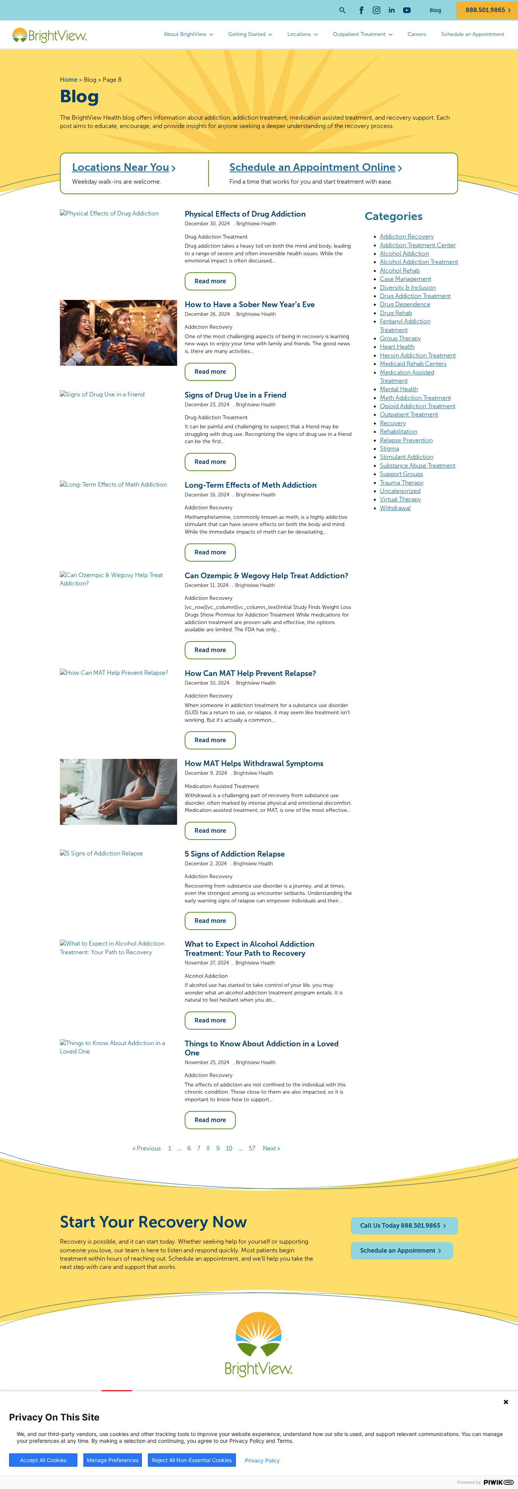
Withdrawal (395, 508)
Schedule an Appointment (472, 34)
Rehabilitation (398, 431)
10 (229, 1148)
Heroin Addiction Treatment (418, 355)
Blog (435, 10)
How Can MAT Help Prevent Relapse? (250, 673)
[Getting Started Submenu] (272, 34)
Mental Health (399, 389)
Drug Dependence (405, 304)
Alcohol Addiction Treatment (419, 262)
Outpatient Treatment (359, 34)
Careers (417, 34)
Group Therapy (400, 338)
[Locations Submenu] (318, 34)
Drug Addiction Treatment (216, 237)
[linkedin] (391, 10)
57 (252, 1148)
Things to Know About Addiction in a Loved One (262, 1048)
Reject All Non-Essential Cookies (192, 1460)
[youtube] (406, 10)
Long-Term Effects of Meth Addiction (251, 485)
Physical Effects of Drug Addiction (245, 214)
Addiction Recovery (208, 327)
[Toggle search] (342, 10)
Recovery (393, 423)
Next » (271, 1148)
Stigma (389, 448)
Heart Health (397, 346)
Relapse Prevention (406, 440)
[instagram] (376, 10)
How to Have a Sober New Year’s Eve (250, 304)
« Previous (146, 1148)
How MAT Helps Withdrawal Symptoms (254, 763)
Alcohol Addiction (206, 976)
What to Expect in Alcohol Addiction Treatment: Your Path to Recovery (249, 948)
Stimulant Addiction (406, 457)
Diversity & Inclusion (408, 287)
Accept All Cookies (43, 1460)
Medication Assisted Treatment (222, 786)
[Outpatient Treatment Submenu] (393, 34)
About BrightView (185, 34)
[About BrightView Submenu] (213, 34)
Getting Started (246, 34)
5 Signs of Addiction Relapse (235, 854)
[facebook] (361, 10)
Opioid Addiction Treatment (417, 406)
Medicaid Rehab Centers (413, 364)
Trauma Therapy (402, 482)
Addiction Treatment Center (418, 245)
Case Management (405, 279)
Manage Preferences (112, 1460)
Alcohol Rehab (400, 270)
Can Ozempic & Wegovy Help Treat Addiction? (266, 575)
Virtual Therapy (400, 499)
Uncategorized (400, 491)
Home (68, 79)
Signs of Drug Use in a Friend (235, 395)
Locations (299, 34)
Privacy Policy (262, 1460)
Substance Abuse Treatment (417, 465)
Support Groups (401, 474)
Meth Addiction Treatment (415, 398)
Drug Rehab (396, 313)
